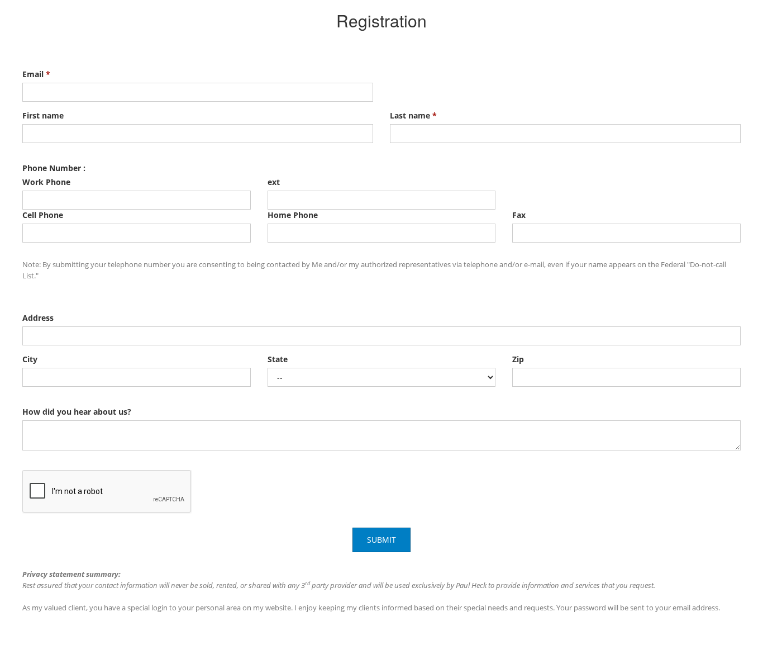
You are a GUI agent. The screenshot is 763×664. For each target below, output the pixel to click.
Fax (519, 215)
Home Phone (293, 215)
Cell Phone (42, 215)
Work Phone (46, 182)
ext (274, 182)
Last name (413, 115)
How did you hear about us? (76, 411)
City (29, 359)
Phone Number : (53, 168)
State (278, 359)
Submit (381, 539)
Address (38, 317)
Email (36, 74)
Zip (518, 359)
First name (43, 115)
